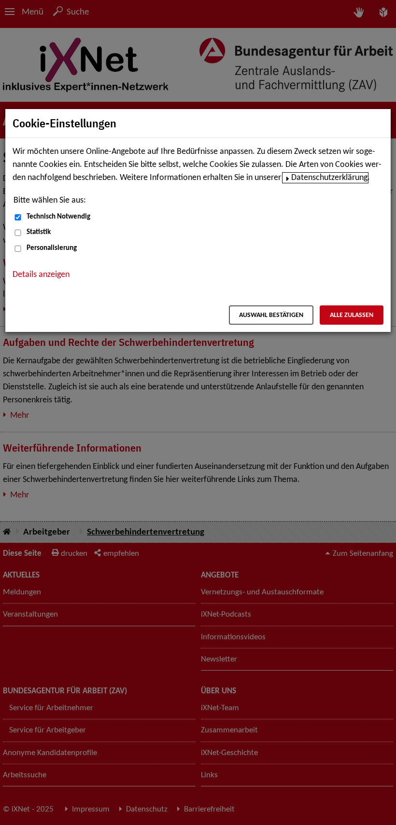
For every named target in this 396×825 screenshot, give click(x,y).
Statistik (39, 232)
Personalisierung (52, 248)
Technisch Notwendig (58, 216)
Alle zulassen (351, 315)
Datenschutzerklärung (329, 177)
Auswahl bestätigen (271, 315)
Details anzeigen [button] (41, 274)
